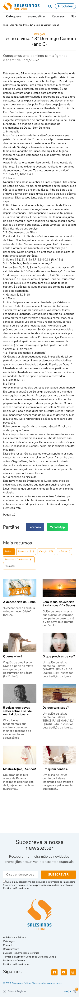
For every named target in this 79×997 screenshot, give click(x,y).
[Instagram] (73, 972)
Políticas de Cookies (14, 960)
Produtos (65, 6)
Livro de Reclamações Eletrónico (21, 953)
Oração (39, 34)
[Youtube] (64, 972)
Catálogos (9, 941)
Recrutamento (11, 949)
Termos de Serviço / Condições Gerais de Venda (30, 956)
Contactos (8, 945)
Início (6, 24)
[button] (35, 527)
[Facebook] (54, 972)
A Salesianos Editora (14, 937)
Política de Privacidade (16, 964)
